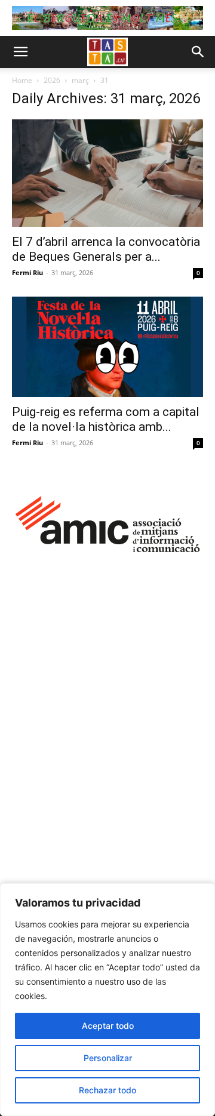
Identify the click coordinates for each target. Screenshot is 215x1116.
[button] (20, 52)
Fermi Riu (27, 272)
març (80, 80)
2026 (52, 80)
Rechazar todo (107, 1090)
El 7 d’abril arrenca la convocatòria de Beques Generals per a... (106, 249)
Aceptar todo (108, 1026)
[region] (107, 999)
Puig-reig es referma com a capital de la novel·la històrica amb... (105, 419)
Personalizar (108, 1058)
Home (22, 80)
